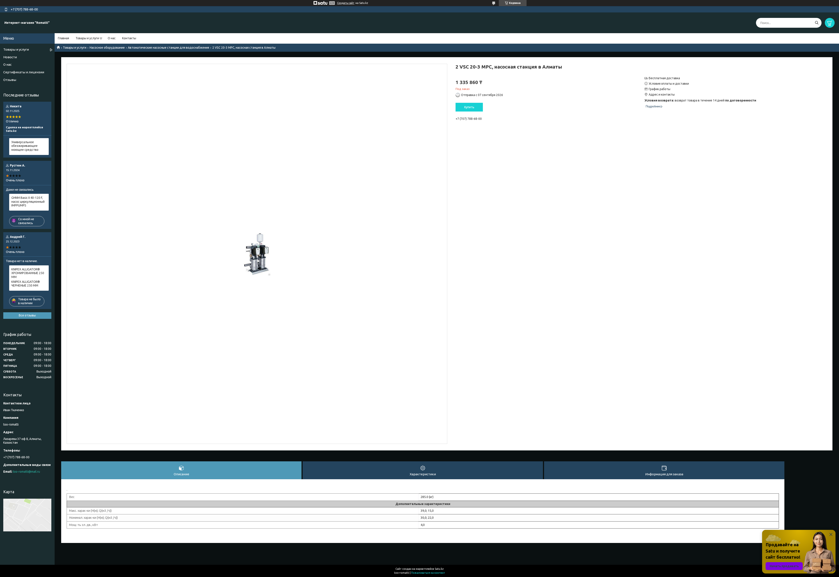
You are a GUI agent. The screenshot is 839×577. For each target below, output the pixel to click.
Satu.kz (439, 568)
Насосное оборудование (107, 47)
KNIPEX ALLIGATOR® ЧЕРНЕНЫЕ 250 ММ (25, 283)
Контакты (129, 38)
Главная (63, 38)
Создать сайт (345, 3)
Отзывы (9, 80)
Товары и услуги (87, 38)
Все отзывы (27, 315)
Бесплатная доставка (664, 78)
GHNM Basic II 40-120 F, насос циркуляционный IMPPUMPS (28, 201)
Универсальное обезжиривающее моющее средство (24, 145)
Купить (469, 107)
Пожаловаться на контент (428, 572)
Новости (10, 57)
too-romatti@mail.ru (26, 471)
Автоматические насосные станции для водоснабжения (168, 47)
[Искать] (817, 23)
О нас (112, 38)
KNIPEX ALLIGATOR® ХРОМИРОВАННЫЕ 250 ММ (27, 273)
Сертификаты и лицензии (23, 72)
